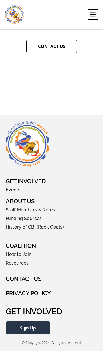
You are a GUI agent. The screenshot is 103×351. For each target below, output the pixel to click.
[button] (93, 14)
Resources (17, 263)
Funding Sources (24, 218)
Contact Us (23, 278)
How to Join (18, 254)
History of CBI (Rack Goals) (35, 227)
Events (13, 189)
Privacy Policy (28, 293)
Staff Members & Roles (30, 210)
